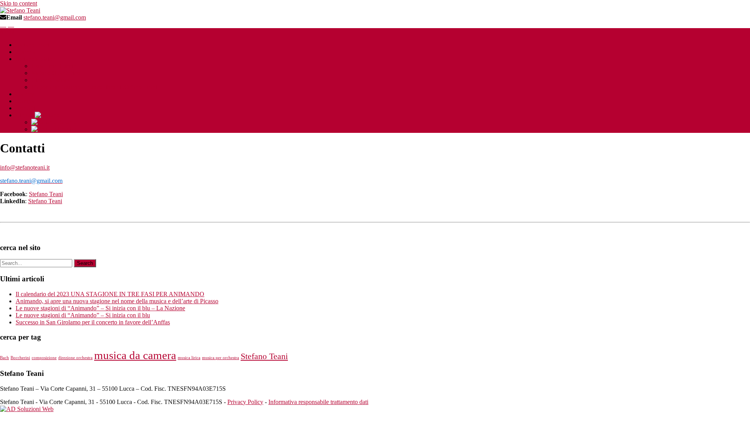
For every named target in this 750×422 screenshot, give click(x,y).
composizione (44, 358)
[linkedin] (11, 24)
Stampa (25, 101)
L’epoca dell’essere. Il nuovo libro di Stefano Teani (94, 87)
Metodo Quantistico (55, 73)
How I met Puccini (54, 66)
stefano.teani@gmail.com (54, 17)
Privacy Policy (245, 402)
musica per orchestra (220, 358)
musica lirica (189, 358)
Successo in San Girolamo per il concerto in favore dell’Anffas (93, 322)
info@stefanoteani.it (25, 167)
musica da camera (135, 355)
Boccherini (20, 358)
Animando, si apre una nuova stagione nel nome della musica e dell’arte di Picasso (117, 301)
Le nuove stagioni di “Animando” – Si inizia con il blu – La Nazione (100, 308)
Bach (4, 358)
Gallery (25, 94)
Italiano (66, 122)
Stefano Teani (33, 44)
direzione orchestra (75, 358)
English (66, 129)
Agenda (25, 51)
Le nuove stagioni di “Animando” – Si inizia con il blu (83, 315)
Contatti (25, 108)
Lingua (25, 115)
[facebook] (3, 24)
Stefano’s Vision (36, 58)
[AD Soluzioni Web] (27, 409)
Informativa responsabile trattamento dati (318, 402)
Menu (7, 31)
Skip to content (18, 3)
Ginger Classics (50, 80)
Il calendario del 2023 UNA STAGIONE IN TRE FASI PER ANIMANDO (110, 294)
